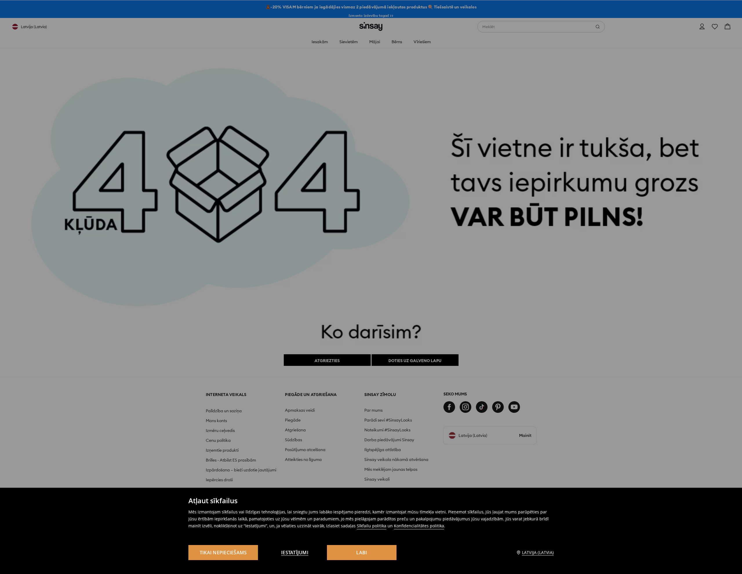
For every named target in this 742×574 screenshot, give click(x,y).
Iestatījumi (294, 552)
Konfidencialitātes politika (419, 525)
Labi (361, 552)
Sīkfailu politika (371, 525)
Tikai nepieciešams (223, 552)
